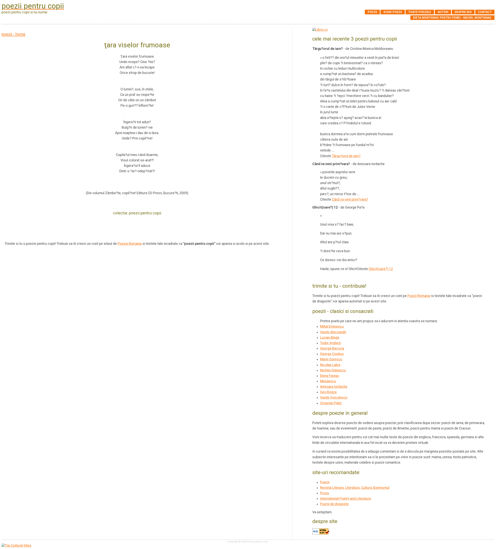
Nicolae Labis (330, 365)
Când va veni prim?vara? (350, 199)
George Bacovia (332, 348)
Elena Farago (329, 376)
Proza (324, 493)
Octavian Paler (331, 403)
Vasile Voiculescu (333, 397)
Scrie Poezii (392, 12)
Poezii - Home (13, 34)
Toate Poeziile (419, 12)
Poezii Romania (418, 296)
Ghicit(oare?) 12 (381, 269)
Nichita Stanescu (333, 370)
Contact (485, 12)
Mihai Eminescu (332, 326)
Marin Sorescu (331, 359)
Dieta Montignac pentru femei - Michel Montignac (452, 17)
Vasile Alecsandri (333, 332)
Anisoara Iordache (333, 387)
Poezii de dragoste (334, 504)
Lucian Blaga (329, 337)
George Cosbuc (332, 354)
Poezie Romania (130, 244)
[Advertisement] (137, 228)
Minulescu (328, 381)
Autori (443, 12)
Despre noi (463, 12)
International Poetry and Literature (345, 499)
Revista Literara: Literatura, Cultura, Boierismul (354, 488)
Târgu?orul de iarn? (346, 156)
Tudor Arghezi (330, 343)
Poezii (372, 12)
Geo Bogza (328, 392)
